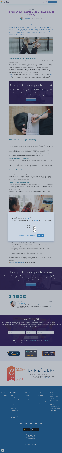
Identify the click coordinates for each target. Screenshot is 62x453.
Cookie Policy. (27, 218)
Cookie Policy (36, 220)
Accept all (40, 235)
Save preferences (31, 235)
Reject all (21, 235)
